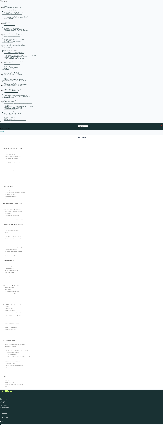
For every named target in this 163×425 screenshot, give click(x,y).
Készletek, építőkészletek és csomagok (9, 340)
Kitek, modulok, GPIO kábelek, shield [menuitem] (9, 9)
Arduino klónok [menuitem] (6, 6)
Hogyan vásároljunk (3, 406)
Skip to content (2, 121)
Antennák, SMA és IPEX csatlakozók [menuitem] (9, 68)
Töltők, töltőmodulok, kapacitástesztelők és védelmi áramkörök (13, 257)
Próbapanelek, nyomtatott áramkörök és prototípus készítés (12, 325)
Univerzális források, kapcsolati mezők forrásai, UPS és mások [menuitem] (13, 79)
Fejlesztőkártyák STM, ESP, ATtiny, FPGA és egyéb (11, 154)
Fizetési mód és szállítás (3, 405)
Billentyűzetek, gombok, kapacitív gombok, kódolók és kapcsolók (13, 203)
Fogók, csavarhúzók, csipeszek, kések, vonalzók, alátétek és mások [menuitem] (14, 58)
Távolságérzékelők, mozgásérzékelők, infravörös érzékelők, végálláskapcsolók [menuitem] (16, 30)
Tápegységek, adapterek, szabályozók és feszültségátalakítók (13, 285)
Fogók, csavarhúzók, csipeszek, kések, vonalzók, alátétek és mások (13, 251)
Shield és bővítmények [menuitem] (5, 24)
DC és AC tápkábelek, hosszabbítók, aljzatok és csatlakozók (12, 333)
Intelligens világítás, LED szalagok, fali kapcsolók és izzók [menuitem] (13, 15)
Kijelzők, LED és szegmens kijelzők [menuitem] (7, 42)
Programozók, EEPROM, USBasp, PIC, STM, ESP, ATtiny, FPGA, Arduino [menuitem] (15, 88)
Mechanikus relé (7, 306)
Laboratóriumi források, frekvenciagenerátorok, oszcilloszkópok (13, 238)
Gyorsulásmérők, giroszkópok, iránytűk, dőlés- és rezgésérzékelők (13, 190)
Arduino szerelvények (8, 342)
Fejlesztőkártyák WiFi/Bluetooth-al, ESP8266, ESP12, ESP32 (13, 156)
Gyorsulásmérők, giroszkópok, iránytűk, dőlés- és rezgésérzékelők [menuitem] (14, 29)
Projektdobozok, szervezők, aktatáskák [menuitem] (10, 114)
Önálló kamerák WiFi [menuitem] (8, 22)
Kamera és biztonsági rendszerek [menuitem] (9, 19)
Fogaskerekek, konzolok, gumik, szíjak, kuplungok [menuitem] (11, 73)
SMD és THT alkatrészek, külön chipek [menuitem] (8, 102)
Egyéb (5, 376)
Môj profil (2, 0)
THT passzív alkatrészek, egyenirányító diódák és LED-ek (12, 361)
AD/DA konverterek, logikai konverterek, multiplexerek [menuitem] (12, 89)
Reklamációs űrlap (2, 401)
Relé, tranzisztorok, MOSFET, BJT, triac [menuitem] (10, 109)
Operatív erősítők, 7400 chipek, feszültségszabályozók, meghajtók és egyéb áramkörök (18, 356)
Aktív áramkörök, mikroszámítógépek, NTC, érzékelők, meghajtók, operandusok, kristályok (16, 350)
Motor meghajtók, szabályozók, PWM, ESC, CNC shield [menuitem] (12, 72)
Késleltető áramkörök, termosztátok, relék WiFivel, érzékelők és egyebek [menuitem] (15, 84)
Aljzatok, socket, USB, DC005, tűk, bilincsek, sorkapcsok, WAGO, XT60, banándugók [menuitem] (17, 96)
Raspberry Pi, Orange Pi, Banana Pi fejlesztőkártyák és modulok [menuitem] (12, 8)
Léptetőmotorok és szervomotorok (9, 276)
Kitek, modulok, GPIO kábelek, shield (9, 152)
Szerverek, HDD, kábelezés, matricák (11, 170)
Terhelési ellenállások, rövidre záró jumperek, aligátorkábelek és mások (14, 384)
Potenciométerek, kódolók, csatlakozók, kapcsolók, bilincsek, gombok (14, 365)
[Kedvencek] (160, 124)
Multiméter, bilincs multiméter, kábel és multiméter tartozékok (13, 236)
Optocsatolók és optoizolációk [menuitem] (8, 87)
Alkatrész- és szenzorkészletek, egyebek (10, 346)
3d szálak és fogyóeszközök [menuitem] (8, 48)
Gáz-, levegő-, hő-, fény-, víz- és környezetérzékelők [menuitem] (12, 28)
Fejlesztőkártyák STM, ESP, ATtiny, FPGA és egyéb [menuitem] (10, 11)
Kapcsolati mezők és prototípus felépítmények (11, 327)
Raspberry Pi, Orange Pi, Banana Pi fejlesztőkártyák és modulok (13, 148)
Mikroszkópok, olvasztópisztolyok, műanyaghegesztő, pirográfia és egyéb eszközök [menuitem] (17, 54)
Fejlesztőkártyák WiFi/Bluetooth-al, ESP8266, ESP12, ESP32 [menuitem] (13, 12)
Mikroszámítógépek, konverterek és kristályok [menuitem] (12, 104)
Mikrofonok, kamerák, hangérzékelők (10, 194)
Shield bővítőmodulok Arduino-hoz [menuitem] (9, 25)
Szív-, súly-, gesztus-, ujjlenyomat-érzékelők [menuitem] (11, 32)
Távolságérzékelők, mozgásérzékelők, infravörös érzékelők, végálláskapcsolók (15, 192)
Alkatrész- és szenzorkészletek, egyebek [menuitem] (10, 100)
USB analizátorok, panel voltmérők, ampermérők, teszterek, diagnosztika (14, 247)
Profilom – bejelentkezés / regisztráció (5, 399)
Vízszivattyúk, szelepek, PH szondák (9, 382)
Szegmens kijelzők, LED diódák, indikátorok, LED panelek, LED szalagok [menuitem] (15, 44)
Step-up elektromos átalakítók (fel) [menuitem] (9, 76)
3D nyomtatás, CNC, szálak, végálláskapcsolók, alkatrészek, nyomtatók (14, 224)
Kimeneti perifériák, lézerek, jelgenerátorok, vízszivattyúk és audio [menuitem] (12, 38)
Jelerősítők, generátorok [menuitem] (7, 40)
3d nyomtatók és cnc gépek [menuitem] (8, 47)
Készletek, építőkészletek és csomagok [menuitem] (8, 98)
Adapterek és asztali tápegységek (9, 287)
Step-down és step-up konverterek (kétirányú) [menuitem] (11, 77)
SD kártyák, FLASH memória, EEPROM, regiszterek (11, 270)
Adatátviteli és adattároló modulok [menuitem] (7, 63)
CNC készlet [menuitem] (6, 49)
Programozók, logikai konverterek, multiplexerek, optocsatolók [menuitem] (12, 86)
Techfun (1, 126)
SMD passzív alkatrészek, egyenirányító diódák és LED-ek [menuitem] (13, 107)
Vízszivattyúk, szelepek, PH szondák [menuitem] (9, 119)
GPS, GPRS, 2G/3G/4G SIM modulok (9, 268)
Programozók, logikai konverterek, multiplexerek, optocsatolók (12, 315)
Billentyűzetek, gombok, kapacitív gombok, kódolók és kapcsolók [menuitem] (12, 35)
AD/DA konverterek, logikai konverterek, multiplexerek (12, 323)
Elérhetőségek (2, 402)
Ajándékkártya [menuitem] (6, 118)
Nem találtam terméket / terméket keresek (6, 404)
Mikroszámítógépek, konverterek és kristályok (13, 352)
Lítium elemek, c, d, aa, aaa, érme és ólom (10, 255)
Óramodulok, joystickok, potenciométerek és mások (11, 200)
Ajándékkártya (7, 386)
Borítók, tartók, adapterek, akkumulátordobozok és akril (12, 371)
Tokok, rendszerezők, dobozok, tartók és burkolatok (11, 370)
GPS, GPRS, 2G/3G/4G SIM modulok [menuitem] (9, 66)
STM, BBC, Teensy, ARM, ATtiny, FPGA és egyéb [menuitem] (11, 13)
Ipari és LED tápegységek (8, 289)
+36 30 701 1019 (4, 413)
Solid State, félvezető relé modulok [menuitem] (9, 82)
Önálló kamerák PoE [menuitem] (8, 21)
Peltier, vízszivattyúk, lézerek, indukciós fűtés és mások (12, 215)
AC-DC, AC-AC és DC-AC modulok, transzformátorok (12, 291)
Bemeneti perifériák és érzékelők (8, 186)
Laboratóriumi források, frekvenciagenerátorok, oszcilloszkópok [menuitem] (14, 53)
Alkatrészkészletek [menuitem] (7, 110)
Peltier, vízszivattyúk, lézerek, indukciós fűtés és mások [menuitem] (12, 41)
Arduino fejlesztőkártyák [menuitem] (6, 4)
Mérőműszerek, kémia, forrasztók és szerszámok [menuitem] (9, 51)
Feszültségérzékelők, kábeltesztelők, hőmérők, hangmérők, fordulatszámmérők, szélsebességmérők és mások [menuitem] (21, 55)
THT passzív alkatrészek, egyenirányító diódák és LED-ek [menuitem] (13, 108)
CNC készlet (6, 232)
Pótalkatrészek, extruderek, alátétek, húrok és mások (12, 230)
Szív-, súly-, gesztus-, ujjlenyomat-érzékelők (11, 198)
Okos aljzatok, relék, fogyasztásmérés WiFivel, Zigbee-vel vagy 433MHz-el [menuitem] (16, 16)
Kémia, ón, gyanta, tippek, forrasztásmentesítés (11, 249)
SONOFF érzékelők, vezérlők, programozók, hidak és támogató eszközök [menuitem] (15, 17)
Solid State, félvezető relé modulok (9, 308)
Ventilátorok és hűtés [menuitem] (7, 116)
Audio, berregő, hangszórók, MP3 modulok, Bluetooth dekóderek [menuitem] (14, 39)
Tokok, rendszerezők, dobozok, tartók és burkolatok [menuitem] (10, 112)
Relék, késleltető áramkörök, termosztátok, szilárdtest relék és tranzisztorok (14, 304)
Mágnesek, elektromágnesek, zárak (9, 380)
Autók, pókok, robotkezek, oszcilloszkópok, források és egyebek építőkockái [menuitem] (16, 99)
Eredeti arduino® (7, 143)
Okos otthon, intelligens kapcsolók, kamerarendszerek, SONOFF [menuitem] (12, 14)
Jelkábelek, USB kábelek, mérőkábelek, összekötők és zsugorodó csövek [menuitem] (15, 95)
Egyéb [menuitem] (3, 115)
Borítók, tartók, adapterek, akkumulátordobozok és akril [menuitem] (12, 113)
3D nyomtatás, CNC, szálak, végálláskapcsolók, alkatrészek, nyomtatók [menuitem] (13, 46)
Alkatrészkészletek (7, 367)
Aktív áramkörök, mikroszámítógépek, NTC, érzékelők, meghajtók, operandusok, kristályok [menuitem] (18, 103)
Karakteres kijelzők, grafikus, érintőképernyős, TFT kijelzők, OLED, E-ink (14, 219)
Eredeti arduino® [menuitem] (6, 5)
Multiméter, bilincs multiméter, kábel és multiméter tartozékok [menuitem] (13, 52)
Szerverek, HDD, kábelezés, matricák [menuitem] (11, 20)
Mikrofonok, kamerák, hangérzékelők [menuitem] (9, 31)
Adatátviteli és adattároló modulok (9, 260)
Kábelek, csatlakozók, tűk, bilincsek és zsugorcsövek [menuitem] (10, 94)
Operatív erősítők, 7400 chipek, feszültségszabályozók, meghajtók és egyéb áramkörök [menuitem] (19, 106)
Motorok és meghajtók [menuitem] (5, 70)
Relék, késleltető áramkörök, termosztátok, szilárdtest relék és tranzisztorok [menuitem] (14, 81)
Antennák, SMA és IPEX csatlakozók (9, 272)
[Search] (78, 127)
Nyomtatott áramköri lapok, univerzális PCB (10, 329)
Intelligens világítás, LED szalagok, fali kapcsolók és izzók (12, 162)
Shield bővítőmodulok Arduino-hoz (9, 181)
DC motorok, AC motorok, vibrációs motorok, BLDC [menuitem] (12, 71)
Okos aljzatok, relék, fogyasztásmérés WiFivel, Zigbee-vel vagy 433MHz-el (14, 164)
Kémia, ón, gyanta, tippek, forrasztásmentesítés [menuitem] (11, 57)
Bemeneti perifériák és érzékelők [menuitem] (7, 27)
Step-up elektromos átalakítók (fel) (9, 295)
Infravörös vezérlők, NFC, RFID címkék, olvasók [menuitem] (11, 65)
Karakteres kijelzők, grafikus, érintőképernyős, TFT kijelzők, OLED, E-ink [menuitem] (15, 43)
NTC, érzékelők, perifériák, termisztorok (12, 354)
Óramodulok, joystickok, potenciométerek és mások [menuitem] (12, 33)
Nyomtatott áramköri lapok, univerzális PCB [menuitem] (11, 92)
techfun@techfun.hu (5, 417)
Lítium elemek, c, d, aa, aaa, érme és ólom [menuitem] (10, 60)
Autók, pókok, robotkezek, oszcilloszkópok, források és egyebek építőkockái (15, 344)
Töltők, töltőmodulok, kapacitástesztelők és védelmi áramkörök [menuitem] (14, 61)
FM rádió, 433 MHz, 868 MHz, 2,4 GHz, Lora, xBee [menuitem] (12, 64)
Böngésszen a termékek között (4, 407)
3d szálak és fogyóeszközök (8, 228)
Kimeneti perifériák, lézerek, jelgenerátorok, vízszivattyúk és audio (13, 209)
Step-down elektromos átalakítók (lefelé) (10, 293)
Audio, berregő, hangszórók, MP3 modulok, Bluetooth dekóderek (13, 211)
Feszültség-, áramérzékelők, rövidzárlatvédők (11, 196)
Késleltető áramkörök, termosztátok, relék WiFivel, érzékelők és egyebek (14, 312)
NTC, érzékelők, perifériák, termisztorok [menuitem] (11, 105)
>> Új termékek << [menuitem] (5, 3)
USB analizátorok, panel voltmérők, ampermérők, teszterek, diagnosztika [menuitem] (15, 56)
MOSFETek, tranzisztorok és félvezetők (10, 310)
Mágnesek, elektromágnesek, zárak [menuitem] (9, 117)
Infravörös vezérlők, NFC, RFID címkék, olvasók (11, 266)
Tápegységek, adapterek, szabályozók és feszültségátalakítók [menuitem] (12, 75)
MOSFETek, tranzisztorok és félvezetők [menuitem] (10, 83)
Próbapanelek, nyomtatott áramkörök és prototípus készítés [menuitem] (11, 91)
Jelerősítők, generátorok (8, 213)
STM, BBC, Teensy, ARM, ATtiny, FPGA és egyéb (11, 158)
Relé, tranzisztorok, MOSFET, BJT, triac (10, 363)
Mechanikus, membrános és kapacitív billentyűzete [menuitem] (12, 36)
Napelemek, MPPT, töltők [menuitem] (8, 78)
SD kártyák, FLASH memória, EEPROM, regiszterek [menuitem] (12, 67)
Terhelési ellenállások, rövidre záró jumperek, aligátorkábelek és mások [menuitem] (15, 120)
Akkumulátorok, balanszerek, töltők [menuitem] (7, 59)
